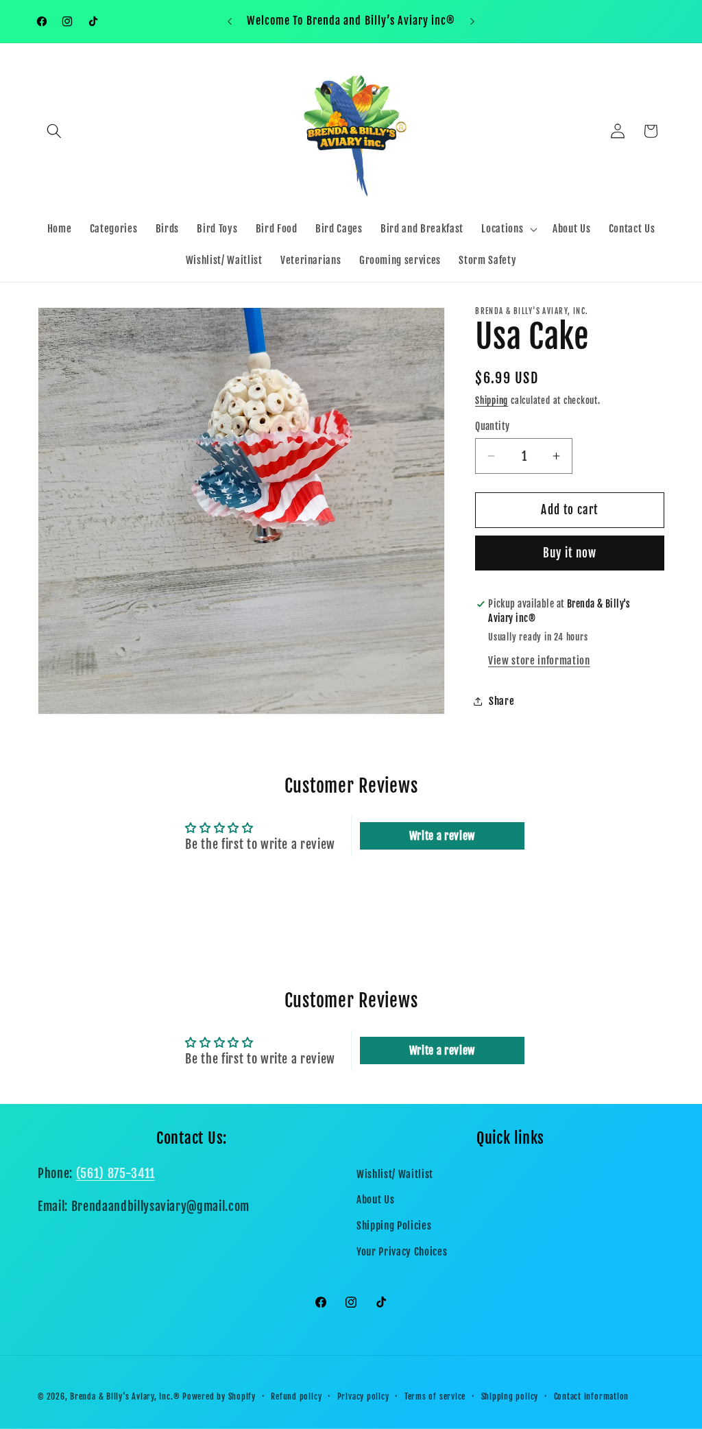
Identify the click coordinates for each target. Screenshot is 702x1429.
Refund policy (296, 1396)
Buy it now (570, 553)
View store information (539, 660)
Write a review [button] (442, 836)
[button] (54, 131)
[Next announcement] (472, 21)
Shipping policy (510, 1396)
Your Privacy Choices (401, 1251)
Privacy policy (363, 1396)
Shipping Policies (393, 1225)
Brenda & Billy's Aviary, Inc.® (125, 1396)
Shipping (491, 400)
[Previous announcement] (230, 21)
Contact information (591, 1396)
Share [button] (501, 701)
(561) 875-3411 (115, 1173)
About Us (375, 1199)
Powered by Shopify (219, 1396)
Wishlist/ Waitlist (394, 1174)
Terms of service (434, 1396)
